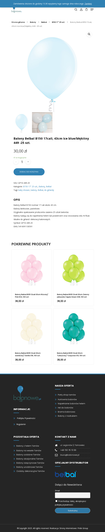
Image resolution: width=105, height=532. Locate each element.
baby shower (24, 190)
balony (34, 190)
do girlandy (49, 190)
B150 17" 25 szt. (58, 22)
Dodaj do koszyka (29, 172)
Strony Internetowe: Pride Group (73, 528)
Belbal (44, 22)
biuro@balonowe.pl (69, 455)
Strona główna (18, 22)
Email (57, 490)
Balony (33, 22)
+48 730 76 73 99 (68, 450)
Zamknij (88, 3)
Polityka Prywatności (26, 418)
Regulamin (21, 424)
